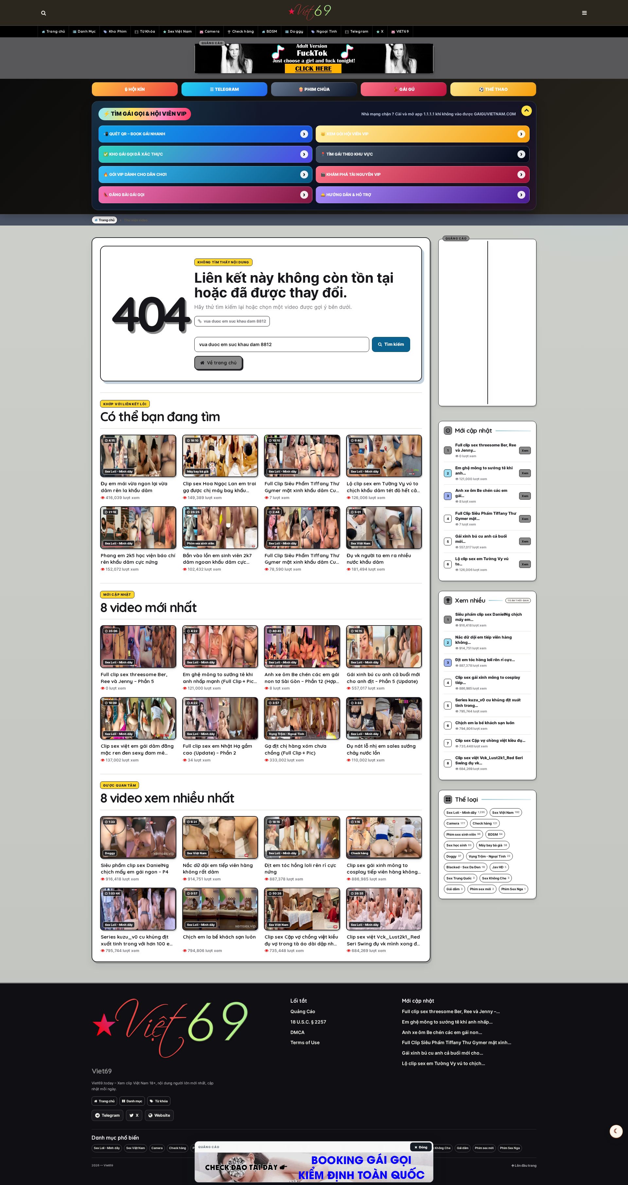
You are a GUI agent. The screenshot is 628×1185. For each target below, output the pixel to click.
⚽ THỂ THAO (493, 89)
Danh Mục (87, 31)
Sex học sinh (458, 845)
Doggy (296, 31)
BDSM (272, 31)
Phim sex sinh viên (463, 834)
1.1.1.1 (429, 113)
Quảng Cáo (302, 1011)
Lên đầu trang (525, 1165)
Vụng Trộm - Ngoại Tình (489, 856)
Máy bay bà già (493, 845)
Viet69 (102, 1071)
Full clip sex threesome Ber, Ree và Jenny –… (451, 1011)
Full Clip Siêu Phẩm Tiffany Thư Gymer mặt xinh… (456, 1042)
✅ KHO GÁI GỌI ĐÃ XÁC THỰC (133, 154)
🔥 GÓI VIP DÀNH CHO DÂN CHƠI (134, 174)
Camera (212, 31)
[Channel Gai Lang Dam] (314, 1167)
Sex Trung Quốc (460, 878)
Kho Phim (118, 31)
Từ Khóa (147, 31)
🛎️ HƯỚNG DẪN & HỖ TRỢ (346, 194)
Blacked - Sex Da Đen (465, 867)
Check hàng (243, 31)
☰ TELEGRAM (224, 89)
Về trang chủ (221, 363)
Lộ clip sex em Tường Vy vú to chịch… (443, 1063)
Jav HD (499, 867)
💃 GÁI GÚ (403, 89)
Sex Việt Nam (180, 31)
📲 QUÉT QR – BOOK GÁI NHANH (134, 133)
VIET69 (402, 31)
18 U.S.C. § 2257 (308, 1022)
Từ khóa (161, 1101)
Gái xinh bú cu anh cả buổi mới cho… (442, 1053)
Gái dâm (454, 889)
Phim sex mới (482, 889)
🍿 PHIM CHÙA (314, 89)
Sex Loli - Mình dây (465, 812)
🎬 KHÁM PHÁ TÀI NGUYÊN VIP (351, 174)
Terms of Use (305, 1042)
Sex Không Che (495, 878)
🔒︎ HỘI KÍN (135, 89)
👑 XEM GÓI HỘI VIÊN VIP (345, 133)
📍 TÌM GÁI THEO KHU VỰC (347, 154)
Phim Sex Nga (513, 889)
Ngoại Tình (327, 31)
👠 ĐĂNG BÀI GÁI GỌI (123, 194)
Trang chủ (55, 31)
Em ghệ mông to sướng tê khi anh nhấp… (447, 1022)
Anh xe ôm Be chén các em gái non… (442, 1032)
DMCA (297, 1032)
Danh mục (134, 1101)
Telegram (359, 31)
